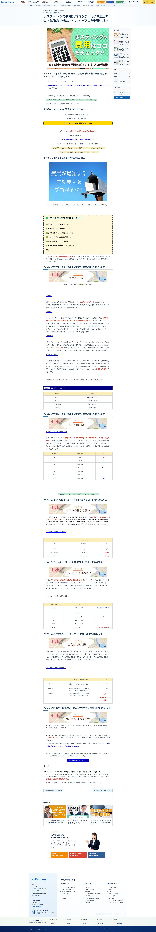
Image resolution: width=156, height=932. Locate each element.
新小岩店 (85, 919)
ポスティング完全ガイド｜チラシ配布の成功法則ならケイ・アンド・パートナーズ (50, 5)
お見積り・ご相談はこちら (122, 97)
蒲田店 (100, 919)
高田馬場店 (54, 919)
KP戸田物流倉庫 (118, 923)
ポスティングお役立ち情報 (73, 5)
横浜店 (68, 923)
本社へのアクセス (35, 895)
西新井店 (53, 923)
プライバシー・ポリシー (42, 929)
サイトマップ (51, 929)
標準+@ (107, 552)
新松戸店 (100, 923)
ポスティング (116, 73)
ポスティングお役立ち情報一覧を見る (102, 790)
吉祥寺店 (69, 919)
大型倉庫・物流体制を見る (37, 906)
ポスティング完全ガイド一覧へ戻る (53, 790)
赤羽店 (115, 919)
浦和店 (84, 923)
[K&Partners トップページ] (8, 2)
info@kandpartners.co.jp (40, 893)
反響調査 (116, 76)
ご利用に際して (32, 929)
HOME (30, 5)
